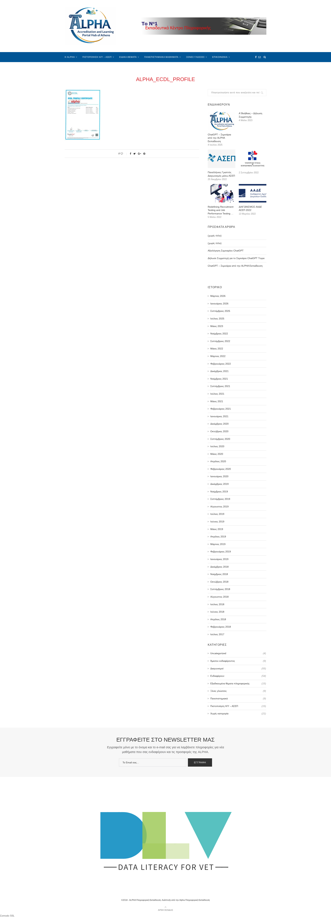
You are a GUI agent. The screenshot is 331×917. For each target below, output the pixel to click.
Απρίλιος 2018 (218, 619)
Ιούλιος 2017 (217, 634)
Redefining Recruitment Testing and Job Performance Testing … (220, 210)
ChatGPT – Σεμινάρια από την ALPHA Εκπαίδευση (219, 138)
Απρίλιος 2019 (218, 536)
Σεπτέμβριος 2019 (220, 499)
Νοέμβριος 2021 (219, 378)
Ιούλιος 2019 (217, 514)
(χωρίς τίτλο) (215, 235)
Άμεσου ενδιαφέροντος (238, 661)
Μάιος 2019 (216, 529)
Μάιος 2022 (216, 348)
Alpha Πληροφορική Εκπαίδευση (194, 900)
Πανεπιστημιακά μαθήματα (161, 57)
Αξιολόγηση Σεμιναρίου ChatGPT (226, 250)
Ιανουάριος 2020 (219, 476)
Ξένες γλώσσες (195, 57)
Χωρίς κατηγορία (238, 713)
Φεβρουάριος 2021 (220, 408)
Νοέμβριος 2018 (219, 574)
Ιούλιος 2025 (217, 318)
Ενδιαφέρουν (238, 676)
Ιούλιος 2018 (217, 604)
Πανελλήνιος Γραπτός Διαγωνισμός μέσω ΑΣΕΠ (221, 174)
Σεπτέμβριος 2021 (220, 386)
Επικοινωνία (220, 57)
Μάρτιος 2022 (217, 356)
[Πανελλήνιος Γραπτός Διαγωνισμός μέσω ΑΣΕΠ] (221, 159)
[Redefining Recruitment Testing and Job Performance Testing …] (221, 193)
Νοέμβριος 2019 (219, 491)
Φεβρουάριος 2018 (220, 626)
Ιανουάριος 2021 (219, 416)
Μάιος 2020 (216, 454)
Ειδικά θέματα (128, 57)
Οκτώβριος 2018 (219, 581)
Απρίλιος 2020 (218, 461)
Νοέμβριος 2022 (219, 333)
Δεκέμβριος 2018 (219, 566)
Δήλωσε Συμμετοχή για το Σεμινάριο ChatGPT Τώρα (236, 258)
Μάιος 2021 (216, 401)
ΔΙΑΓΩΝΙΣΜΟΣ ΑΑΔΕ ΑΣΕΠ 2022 (250, 208)
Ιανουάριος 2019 (219, 559)
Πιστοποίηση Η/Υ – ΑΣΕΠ (97, 57)
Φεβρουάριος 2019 (220, 551)
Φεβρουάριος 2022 (220, 363)
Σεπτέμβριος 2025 (220, 311)
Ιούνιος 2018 (217, 611)
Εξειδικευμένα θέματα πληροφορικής (238, 683)
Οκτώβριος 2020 (219, 431)
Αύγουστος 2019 (219, 506)
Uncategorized (238, 653)
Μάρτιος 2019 (217, 544)
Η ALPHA (70, 57)
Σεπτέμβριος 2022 (220, 341)
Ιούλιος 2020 (217, 446)
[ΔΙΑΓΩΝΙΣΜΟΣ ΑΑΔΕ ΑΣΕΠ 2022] (252, 193)
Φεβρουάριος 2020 (220, 469)
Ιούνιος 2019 (217, 521)
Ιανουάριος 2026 (219, 303)
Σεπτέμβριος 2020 (220, 439)
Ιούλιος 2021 (217, 393)
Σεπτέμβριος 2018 (220, 589)
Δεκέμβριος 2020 (219, 423)
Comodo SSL (7, 915)
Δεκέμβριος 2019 (219, 484)
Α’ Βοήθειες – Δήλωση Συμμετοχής (250, 115)
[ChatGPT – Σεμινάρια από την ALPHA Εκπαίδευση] (221, 121)
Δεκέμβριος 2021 (219, 371)
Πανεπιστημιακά (238, 698)
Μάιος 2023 (216, 326)
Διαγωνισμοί (238, 668)
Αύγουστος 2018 (219, 596)
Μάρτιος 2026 (217, 296)
